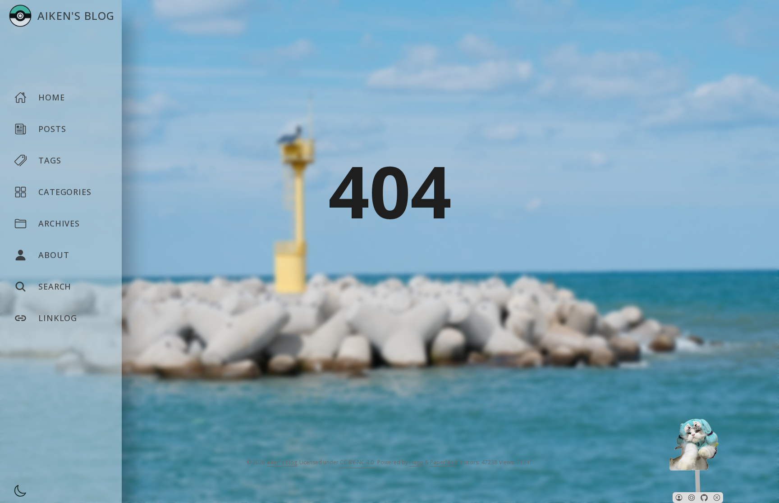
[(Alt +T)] (17, 492)
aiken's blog (281, 462)
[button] (679, 497)
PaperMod (443, 462)
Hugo (416, 462)
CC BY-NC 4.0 (357, 462)
